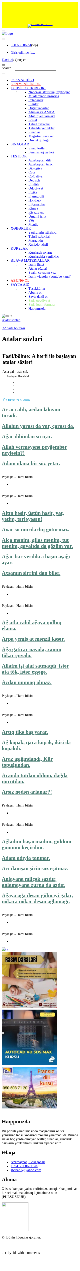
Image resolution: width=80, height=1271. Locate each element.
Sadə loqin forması (41, 304)
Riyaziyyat (36, 212)
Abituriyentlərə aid (41, 116)
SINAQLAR (20, 144)
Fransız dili (36, 196)
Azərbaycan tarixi (40, 164)
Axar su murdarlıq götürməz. (35, 529)
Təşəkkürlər (36, 288)
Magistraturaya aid (41, 136)
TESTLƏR (19, 156)
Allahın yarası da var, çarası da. (38, 426)
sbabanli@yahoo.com (26, 1170)
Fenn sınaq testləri (41, 152)
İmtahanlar (35, 100)
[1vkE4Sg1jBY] (40, 26)
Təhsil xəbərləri (39, 124)
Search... (8, 68)
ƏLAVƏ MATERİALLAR (30, 260)
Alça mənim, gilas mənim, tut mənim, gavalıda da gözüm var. (37, 543)
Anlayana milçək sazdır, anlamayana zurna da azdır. (33, 882)
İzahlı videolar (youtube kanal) (49, 276)
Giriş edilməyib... (23, 52)
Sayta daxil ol (38, 296)
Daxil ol (7, 60)
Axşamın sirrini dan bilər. (31, 573)
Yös (31, 220)
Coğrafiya (35, 176)
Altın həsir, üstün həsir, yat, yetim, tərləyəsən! (33, 516)
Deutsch (34, 180)
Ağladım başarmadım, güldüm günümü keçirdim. (36, 844)
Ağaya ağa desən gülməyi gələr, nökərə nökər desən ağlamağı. (37, 898)
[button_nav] (3, 30)
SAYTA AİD (20, 284)
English (33, 184)
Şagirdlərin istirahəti (42, 232)
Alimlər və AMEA (41, 112)
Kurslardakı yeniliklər (43, 256)
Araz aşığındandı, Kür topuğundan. (27, 762)
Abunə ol (35, 292)
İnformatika (36, 204)
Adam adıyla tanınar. (26, 858)
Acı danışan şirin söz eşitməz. (35, 868)
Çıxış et (20, 60)
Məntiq (33, 224)
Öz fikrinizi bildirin (16, 400)
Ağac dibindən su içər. (27, 436)
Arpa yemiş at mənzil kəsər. (33, 639)
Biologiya (35, 168)
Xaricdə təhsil (38, 244)
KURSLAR (19, 248)
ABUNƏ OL (20, 280)
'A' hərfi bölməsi (13, 328)
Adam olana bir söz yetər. (31, 463)
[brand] (15, 1230)
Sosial (32, 120)
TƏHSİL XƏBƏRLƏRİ (28, 88)
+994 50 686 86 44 (24, 1166)
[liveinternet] (13, 1245)
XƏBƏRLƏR (21, 228)
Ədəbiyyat (35, 188)
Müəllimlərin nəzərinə (43, 96)
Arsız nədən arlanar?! (27, 792)
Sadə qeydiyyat (39, 300)
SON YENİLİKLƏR (26, 84)
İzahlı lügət (36, 264)
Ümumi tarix (37, 216)
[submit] (3, 73)
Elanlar (33, 104)
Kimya (33, 208)
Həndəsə (34, 200)
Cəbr (31, 172)
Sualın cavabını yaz (42, 272)
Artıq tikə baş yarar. (25, 732)
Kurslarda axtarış (40, 252)
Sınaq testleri (37, 148)
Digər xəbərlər (38, 108)
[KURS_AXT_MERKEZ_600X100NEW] (40, 13)
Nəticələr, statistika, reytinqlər (49, 92)
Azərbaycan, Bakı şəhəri (28, 1162)
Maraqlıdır (35, 240)
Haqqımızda (37, 308)
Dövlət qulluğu (39, 140)
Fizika (32, 192)
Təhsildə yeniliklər (41, 128)
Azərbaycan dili (39, 160)
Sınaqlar (34, 132)
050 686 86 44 (21, 45)
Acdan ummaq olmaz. (27, 682)
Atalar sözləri (37, 268)
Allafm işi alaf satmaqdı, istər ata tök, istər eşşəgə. (35, 669)
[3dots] (3, 38)
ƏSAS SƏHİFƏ (22, 80)
